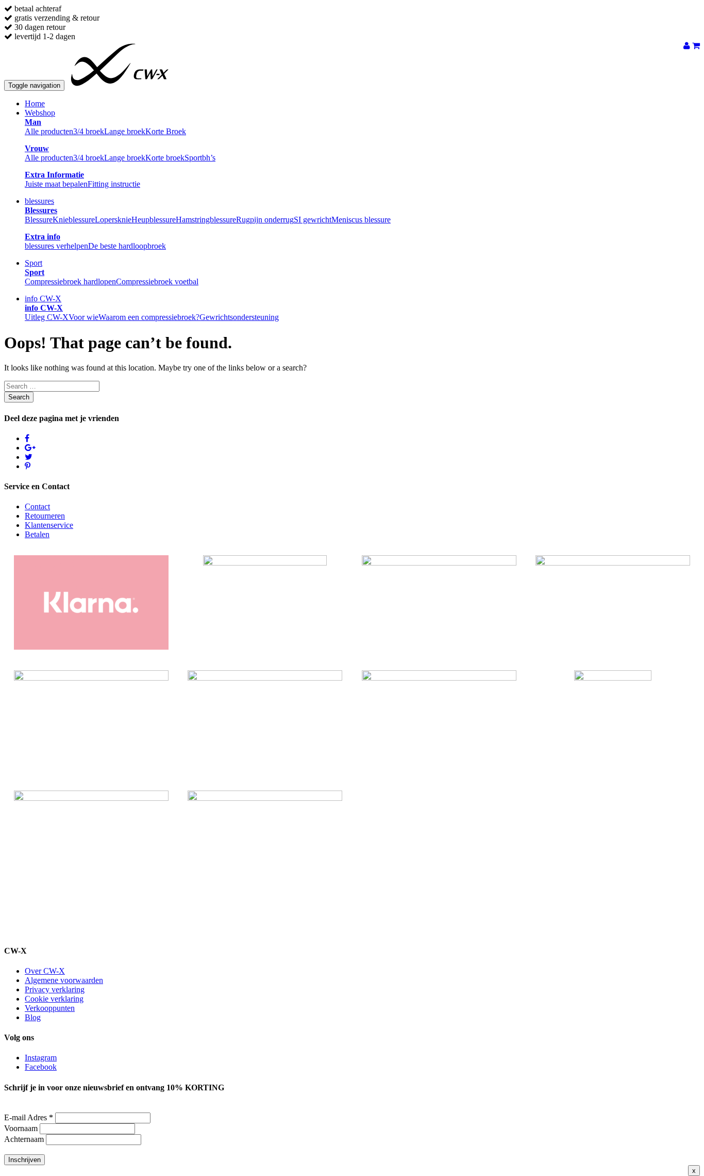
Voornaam (21, 1128)
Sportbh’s (200, 157)
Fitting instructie (114, 184)
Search (18, 397)
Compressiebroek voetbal (157, 281)
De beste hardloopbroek (127, 245)
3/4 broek (88, 131)
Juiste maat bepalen (56, 184)
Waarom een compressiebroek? (148, 317)
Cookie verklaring (54, 998)
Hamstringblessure (206, 219)
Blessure (39, 219)
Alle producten (49, 131)
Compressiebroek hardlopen (70, 281)
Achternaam (24, 1139)
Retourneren (45, 515)
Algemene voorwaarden (64, 980)
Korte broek (165, 157)
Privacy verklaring (55, 989)
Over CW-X (45, 970)
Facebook (41, 1066)
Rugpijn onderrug (265, 219)
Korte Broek (165, 131)
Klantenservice (49, 525)
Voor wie (83, 317)
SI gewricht (312, 219)
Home (35, 103)
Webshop (40, 112)
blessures (39, 201)
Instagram (41, 1057)
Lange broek (124, 131)
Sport (33, 263)
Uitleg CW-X (47, 317)
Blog (33, 1017)
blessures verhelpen (56, 245)
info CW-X (43, 298)
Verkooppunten (50, 1008)
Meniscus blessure (361, 219)
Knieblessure (74, 219)
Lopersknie (113, 219)
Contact (37, 506)
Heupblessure (153, 219)
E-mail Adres (28, 1117)
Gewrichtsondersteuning (239, 317)
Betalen (37, 534)
